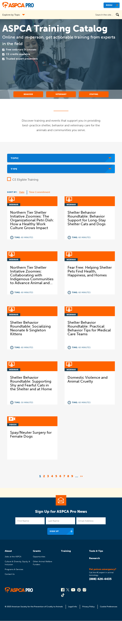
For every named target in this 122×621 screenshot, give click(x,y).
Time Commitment (39, 192)
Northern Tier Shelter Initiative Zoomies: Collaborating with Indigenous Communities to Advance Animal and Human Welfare (31, 275)
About (8, 551)
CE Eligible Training (25, 179)
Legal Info (72, 606)
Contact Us (10, 574)
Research (94, 558)
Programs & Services (14, 569)
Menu (109, 5)
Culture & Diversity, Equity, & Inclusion (17, 563)
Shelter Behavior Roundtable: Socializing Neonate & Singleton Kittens (30, 328)
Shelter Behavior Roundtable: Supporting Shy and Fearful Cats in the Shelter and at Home (31, 383)
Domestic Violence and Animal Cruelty (88, 379)
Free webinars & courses (21, 49)
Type (14, 169)
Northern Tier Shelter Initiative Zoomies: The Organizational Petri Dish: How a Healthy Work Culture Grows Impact (32, 220)
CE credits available (18, 54)
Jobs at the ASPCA (13, 556)
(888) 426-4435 (100, 579)
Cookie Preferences (108, 606)
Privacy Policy (88, 606)
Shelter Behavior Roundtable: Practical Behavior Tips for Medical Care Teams (89, 328)
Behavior (28, 94)
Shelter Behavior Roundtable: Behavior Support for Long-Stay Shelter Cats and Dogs (87, 218)
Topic (15, 158)
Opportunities (39, 556)
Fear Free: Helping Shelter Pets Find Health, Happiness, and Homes (90, 271)
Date (21, 192)
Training (66, 551)
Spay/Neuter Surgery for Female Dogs (31, 434)
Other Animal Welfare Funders (42, 563)
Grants (37, 551)
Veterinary (61, 94)
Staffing (93, 94)
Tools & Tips (96, 551)
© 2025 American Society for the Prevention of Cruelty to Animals (34, 606)
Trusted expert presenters (22, 58)
